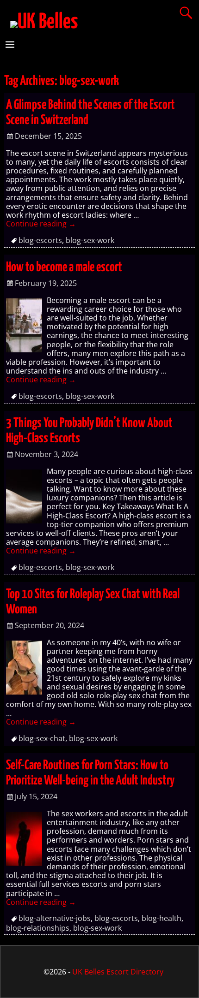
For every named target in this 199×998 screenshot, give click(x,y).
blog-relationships (37, 928)
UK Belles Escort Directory (117, 972)
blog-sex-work (90, 240)
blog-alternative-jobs (55, 918)
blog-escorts (40, 240)
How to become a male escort (64, 267)
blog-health (161, 918)
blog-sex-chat (42, 738)
